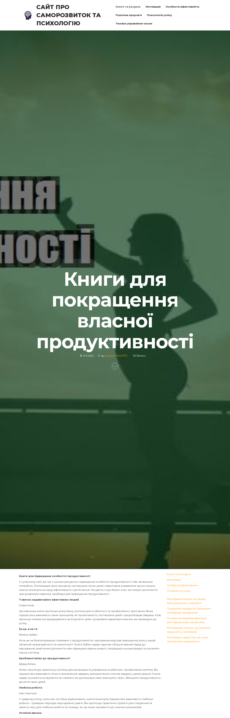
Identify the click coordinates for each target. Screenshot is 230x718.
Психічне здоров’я (129, 15)
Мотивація (153, 6)
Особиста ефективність (182, 6)
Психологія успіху (159, 15)
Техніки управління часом (134, 23)
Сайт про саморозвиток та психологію (68, 15)
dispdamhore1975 (116, 355)
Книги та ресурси (128, 6)
